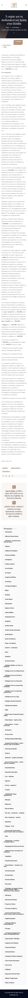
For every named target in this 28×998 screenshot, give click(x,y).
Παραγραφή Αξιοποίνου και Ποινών (14, 846)
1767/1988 (10, 170)
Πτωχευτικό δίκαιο (10, 904)
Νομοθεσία (8, 822)
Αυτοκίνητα (8, 581)
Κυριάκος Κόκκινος (15, 468)
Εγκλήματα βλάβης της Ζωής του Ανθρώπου (13, 666)
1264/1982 (8, 69)
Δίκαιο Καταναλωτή (10, 639)
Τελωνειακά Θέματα (10, 947)
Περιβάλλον (8, 856)
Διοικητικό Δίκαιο (10, 661)
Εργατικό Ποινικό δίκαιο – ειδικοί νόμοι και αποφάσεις (13, 762)
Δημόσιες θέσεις (9, 608)
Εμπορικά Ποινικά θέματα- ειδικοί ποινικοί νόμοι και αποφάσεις (13, 743)
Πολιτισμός (8, 884)
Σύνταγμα (7, 928)
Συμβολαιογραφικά (10, 918)
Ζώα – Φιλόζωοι (9, 776)
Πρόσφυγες (8, 895)
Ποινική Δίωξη (9, 875)
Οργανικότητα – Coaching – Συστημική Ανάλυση (12, 841)
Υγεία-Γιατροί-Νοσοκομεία (12, 960)
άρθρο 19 (5, 257)
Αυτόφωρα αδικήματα (11, 586)
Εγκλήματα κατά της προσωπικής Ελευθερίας (13, 686)
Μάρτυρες (7, 799)
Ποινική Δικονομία (10, 871)
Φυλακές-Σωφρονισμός (11, 978)
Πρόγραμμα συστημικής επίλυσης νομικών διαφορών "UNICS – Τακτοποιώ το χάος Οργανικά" (13, 890)
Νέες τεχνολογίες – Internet (12, 817)
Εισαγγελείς (8, 730)
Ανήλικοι (7, 546)
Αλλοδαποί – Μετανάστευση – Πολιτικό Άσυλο (12, 541)
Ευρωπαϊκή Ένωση (10, 767)
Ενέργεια (7, 753)
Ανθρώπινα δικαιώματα (11, 551)
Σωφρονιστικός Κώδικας (11, 943)
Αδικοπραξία (8, 532)
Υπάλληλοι (8, 969)
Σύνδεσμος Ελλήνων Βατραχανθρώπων (10, 923)
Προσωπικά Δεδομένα (11, 899)
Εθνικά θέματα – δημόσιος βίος (13, 720)
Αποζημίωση (8, 559)
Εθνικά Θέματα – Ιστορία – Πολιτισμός (11, 725)
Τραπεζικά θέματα (10, 952)
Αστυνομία (8, 573)
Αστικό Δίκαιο (9, 568)
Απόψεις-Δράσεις (10, 564)
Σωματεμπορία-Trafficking (12, 938)
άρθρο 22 (5, 324)
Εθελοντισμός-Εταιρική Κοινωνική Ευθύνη (13, 715)
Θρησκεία (7, 781)
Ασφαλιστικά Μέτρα (10, 577)
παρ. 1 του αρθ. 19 (8, 312)
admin (5, 47)
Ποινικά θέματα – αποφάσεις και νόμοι (13, 865)
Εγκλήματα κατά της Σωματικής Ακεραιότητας (13, 691)
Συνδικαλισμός (6, 471)
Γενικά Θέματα (7, 45)
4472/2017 (9, 344)
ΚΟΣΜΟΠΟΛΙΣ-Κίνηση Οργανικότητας (10, 794)
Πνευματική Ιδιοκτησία (11, 860)
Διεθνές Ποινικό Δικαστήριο (12, 630)
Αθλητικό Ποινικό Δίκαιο (11, 536)
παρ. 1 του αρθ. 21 (6, 321)
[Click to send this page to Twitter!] (6, 476)
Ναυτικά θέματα (9, 808)
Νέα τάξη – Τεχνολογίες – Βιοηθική (14, 813)
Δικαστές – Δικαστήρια (11, 647)
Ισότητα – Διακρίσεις (10, 785)
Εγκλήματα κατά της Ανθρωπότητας (14, 671)
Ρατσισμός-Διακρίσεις (11, 908)
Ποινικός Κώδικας (10, 879)
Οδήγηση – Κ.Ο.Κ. (9, 826)
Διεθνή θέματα (9, 634)
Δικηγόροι (8, 656)
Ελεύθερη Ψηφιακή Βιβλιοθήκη (13, 739)
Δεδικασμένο (8, 603)
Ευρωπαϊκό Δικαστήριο (11, 772)
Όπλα (6, 836)
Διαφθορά (7, 621)
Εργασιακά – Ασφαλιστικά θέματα (14, 757)
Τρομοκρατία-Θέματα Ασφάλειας (13, 956)
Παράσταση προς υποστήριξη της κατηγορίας (13, 851)
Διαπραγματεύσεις (10, 617)
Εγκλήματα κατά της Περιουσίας (13, 681)
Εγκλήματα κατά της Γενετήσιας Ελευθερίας (13, 676)
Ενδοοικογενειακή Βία (11, 749)
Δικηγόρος (5, 468)
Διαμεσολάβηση (9, 612)
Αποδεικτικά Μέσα (10, 555)
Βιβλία (7, 590)
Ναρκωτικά (8, 804)
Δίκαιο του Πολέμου (10, 643)
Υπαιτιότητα (8, 965)
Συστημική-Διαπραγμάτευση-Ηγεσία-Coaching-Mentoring (12, 933)
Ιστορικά (7, 789)
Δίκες (6, 652)
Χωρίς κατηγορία (9, 982)
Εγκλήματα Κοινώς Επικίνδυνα (13, 701)
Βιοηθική (7, 595)
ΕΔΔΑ (6, 710)
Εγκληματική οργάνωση (11, 705)
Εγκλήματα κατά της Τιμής (12, 696)
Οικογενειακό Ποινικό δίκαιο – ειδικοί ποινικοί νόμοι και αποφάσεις (14, 831)
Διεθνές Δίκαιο (9, 625)
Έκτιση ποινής (9, 734)
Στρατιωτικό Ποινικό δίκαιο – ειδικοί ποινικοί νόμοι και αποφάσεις (14, 913)
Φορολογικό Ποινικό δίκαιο (12, 974)
